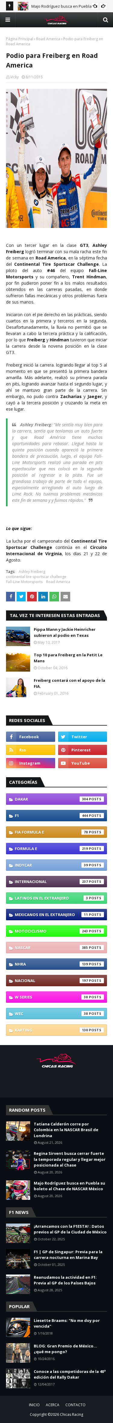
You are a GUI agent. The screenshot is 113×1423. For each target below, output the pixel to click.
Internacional (51, 881)
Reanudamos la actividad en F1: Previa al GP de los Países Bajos (65, 1280)
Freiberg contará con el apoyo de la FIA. (69, 683)
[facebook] (30, 737)
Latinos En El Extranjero (51, 898)
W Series (51, 997)
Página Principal (19, 38)
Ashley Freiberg (32, 571)
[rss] (30, 750)
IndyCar (51, 865)
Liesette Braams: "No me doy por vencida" (67, 1323)
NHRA (51, 964)
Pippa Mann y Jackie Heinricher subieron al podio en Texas (65, 632)
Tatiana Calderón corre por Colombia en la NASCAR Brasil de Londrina (66, 1129)
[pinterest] (82, 750)
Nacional (51, 980)
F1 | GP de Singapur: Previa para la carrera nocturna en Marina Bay (68, 1254)
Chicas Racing (71, 1414)
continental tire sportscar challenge (36, 576)
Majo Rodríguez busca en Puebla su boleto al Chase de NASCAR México (69, 1186)
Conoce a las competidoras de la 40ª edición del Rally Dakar (70, 1374)
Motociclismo (51, 931)
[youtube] (82, 763)
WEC (51, 1013)
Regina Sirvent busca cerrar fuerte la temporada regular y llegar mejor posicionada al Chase (69, 1159)
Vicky (14, 76)
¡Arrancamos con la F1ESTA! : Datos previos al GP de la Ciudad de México (70, 1229)
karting (51, 1030)
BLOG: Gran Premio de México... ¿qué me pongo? (65, 1349)
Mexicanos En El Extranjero (51, 914)
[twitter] (82, 737)
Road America (48, 38)
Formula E (51, 848)
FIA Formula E (51, 832)
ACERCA (52, 1404)
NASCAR (51, 947)
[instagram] (30, 763)
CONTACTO (75, 1404)
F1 (51, 815)
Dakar (51, 799)
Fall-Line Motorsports (24, 581)
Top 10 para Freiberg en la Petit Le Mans (68, 658)
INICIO (34, 1404)
